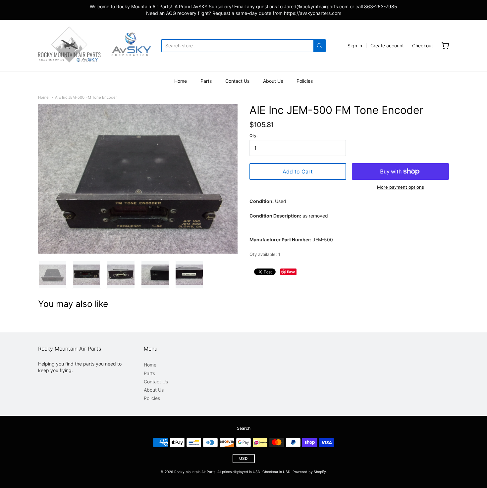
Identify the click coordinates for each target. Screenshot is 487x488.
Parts (206, 81)
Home (180, 81)
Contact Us (237, 81)
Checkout (422, 45)
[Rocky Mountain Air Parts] (99, 45)
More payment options (400, 187)
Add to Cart (298, 171)
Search (243, 428)
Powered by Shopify (309, 472)
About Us (273, 81)
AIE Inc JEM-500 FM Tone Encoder (86, 97)
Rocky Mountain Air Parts (194, 472)
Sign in (355, 45)
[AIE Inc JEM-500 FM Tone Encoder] (52, 275)
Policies (305, 81)
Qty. (253, 135)
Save (291, 271)
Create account (387, 45)
